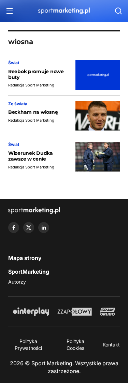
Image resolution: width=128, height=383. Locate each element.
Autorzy (17, 282)
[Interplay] (31, 311)
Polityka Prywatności (28, 344)
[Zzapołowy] (74, 311)
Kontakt (111, 344)
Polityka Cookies (75, 344)
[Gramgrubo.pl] (107, 311)
